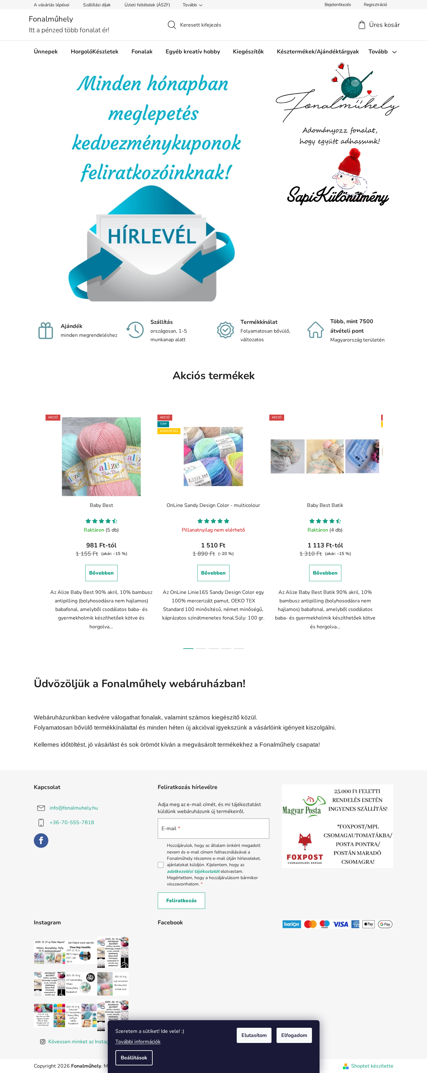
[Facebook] (41, 840)
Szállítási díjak (97, 5)
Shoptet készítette (372, 1066)
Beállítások (134, 1057)
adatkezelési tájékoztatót (193, 871)
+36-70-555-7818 (72, 822)
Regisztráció (375, 5)
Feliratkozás (181, 900)
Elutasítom (254, 1035)
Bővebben (101, 573)
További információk (138, 1041)
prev (39, 530)
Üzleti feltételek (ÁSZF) (147, 5)
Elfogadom (294, 1035)
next (388, 530)
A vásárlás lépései (51, 5)
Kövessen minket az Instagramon (85, 1041)
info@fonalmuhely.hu (74, 808)
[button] (47, 187)
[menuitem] (45, 51)
